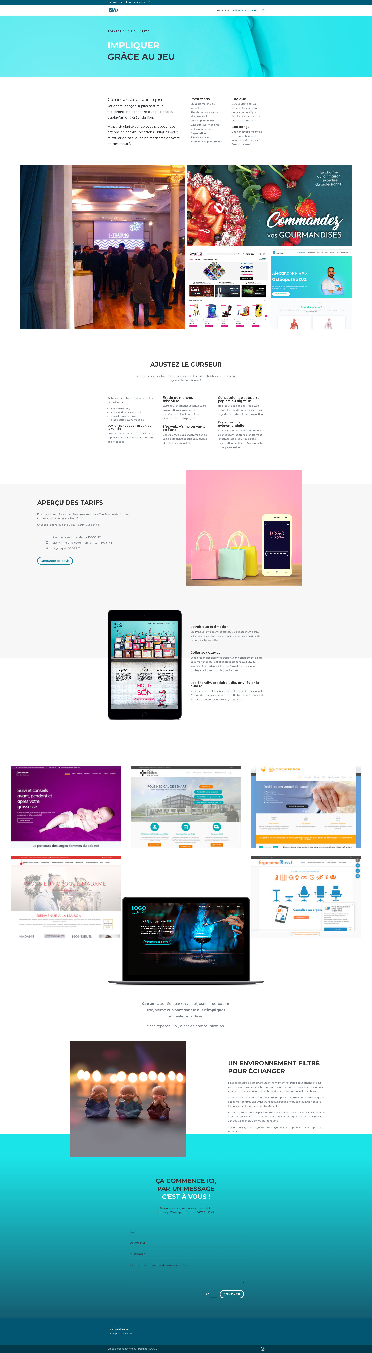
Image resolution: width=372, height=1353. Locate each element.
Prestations (223, 10)
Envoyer (231, 1294)
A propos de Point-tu (121, 1333)
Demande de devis (55, 561)
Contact (254, 10)
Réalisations (239, 10)
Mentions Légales (119, 1329)
